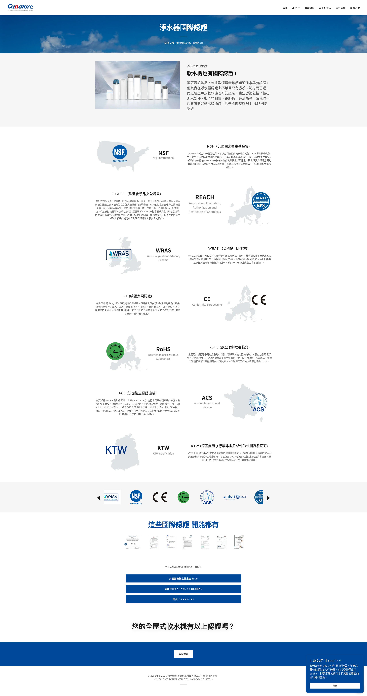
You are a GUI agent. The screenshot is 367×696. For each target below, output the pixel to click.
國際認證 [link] (310, 8)
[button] (296, 8)
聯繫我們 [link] (355, 8)
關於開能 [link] (341, 8)
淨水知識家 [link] (325, 8)
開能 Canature (183, 599)
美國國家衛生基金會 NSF (183, 578)
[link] (20, 7)
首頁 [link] (285, 8)
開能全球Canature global (183, 589)
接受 (335, 685)
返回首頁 (184, 654)
